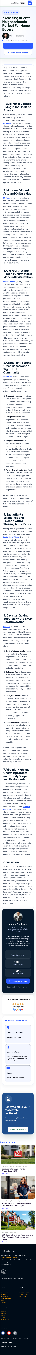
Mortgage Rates (6, 1298)
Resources (4, 1296)
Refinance (4, 1294)
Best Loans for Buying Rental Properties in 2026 (13, 1170)
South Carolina (5, 1320)
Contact (3, 1302)
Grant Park (7, 377)
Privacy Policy (23, 1294)
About (3, 1300)
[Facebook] (3, 1333)
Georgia (3, 1313)
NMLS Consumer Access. (9, 1257)
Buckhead (7, 123)
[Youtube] (9, 1333)
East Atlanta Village (11, 537)
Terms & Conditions (25, 1292)
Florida (3, 1315)
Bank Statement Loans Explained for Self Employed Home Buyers (16, 1204)
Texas (3, 1317)
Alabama (3, 1311)
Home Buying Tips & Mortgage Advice (14, 1166)
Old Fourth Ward (9, 282)
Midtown (6, 198)
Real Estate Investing (9, 1232)
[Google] (15, 1333)
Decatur (6, 626)
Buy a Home (4, 1292)
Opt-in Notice (23, 1296)
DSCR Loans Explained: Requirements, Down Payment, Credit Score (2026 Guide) (17, 1237)
